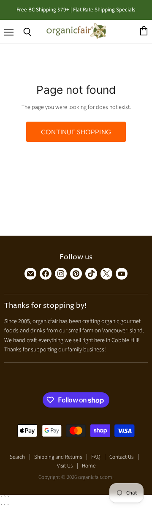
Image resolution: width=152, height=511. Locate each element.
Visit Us (65, 466)
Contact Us (121, 457)
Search (17, 457)
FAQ (95, 457)
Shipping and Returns (58, 457)
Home (88, 466)
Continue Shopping (76, 132)
